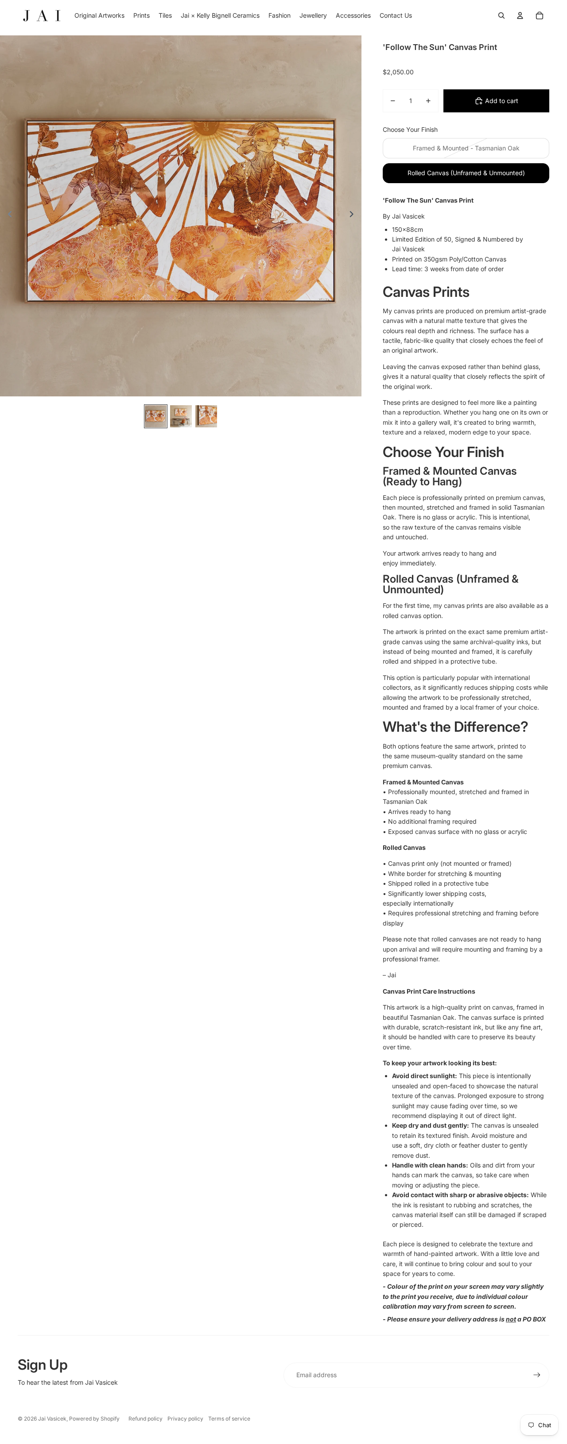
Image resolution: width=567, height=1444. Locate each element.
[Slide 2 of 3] (181, 416)
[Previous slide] (7, 216)
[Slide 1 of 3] (156, 416)
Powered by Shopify (94, 1418)
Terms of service (229, 1418)
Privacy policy (185, 1418)
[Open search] (501, 15)
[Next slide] (354, 216)
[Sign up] (536, 1375)
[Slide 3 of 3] (206, 416)
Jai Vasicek (52, 1418)
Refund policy (145, 1418)
